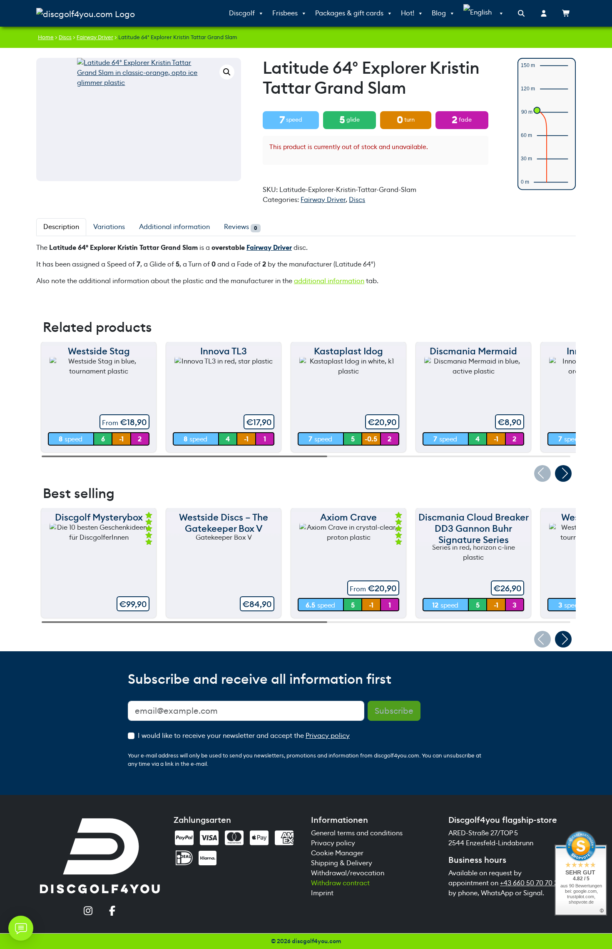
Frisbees (285, 13)
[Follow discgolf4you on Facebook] (112, 911)
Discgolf (242, 13)
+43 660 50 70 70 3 (529, 883)
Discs (65, 37)
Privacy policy (328, 735)
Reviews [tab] (240, 227)
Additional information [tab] (174, 226)
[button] (226, 72)
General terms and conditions (357, 833)
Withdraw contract (340, 883)
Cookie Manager (337, 853)
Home (46, 37)
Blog (439, 13)
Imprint (322, 893)
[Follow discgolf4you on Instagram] (88, 911)
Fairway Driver (95, 37)
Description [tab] (61, 226)
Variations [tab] (109, 226)
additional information (329, 280)
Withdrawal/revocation (347, 873)
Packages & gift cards (349, 13)
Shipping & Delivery (341, 863)
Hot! (407, 13)
